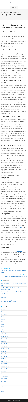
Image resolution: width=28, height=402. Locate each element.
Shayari (2, 331)
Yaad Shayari (4, 378)
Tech (2, 386)
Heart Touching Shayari (6, 348)
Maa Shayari (3, 358)
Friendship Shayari (5, 343)
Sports (2, 384)
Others (2, 329)
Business (3, 309)
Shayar (4, 32)
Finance (3, 319)
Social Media (3, 381)
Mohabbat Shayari (5, 363)
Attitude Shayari (4, 333)
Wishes (2, 391)
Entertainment (4, 314)
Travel (2, 389)
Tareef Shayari (4, 373)
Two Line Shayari (4, 376)
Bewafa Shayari (4, 336)
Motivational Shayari (5, 368)
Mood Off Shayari (5, 366)
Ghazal (2, 321)
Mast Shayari (4, 361)
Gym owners (20, 227)
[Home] (1, 16)
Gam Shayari (4, 346)
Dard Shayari (4, 338)
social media (19, 251)
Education (3, 311)
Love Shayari (4, 356)
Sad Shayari (3, 371)
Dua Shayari (3, 341)
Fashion (3, 316)
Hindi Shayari (4, 351)
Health (2, 324)
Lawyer (2, 326)
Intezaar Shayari (4, 353)
